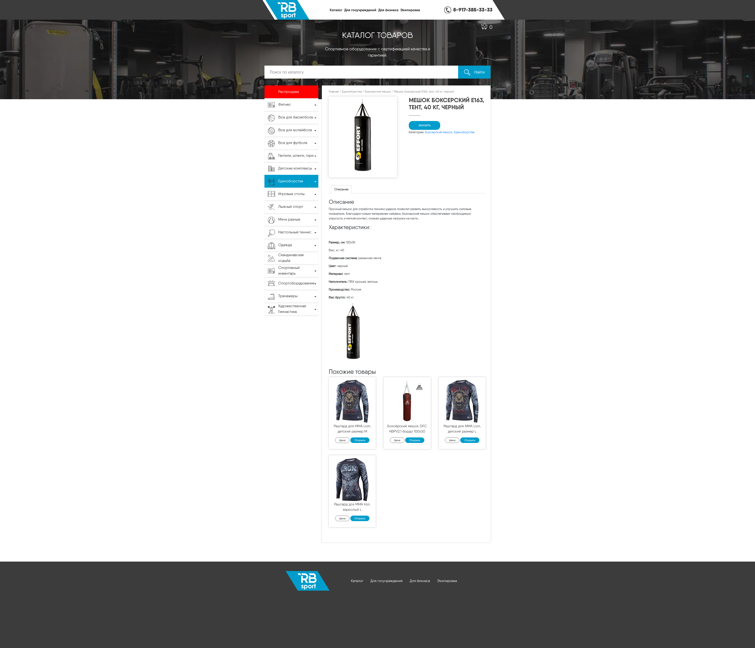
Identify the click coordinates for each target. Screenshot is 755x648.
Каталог (336, 10)
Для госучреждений (360, 10)
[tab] (341, 189)
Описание (341, 189)
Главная (334, 91)
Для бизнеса (388, 10)
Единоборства (352, 91)
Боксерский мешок (378, 91)
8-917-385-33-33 (473, 9)
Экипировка (410, 10)
